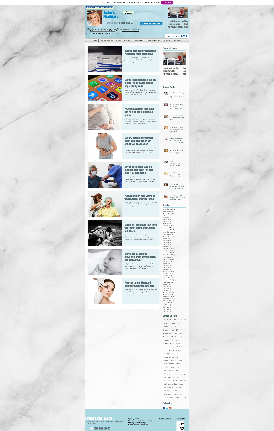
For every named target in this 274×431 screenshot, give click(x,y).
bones (180, 384)
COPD (165, 323)
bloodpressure (168, 384)
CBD (184, 320)
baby (176, 370)
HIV (181, 330)
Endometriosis (168, 327)
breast (175, 391)
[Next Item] (184, 12)
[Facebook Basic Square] (164, 408)
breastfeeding (168, 397)
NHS (164, 337)
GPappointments (169, 330)
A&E (174, 320)
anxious (172, 364)
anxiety (165, 364)
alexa (164, 350)
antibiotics (166, 360)
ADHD (179, 320)
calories (183, 397)
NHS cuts (170, 337)
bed (164, 381)
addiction (166, 347)
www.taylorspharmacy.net (130, 31)
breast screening (180, 394)
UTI (172, 340)
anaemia (175, 357)
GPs (177, 330)
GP (175, 327)
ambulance (167, 357)
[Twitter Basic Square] (167, 408)
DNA (173, 323)
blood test (182, 381)
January (165, 333)
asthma (178, 367)
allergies (171, 350)
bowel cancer (179, 387)
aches (172, 343)
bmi (175, 384)
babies (171, 370)
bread (169, 391)
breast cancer (167, 394)
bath (174, 377)
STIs (180, 337)
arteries (178, 364)
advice (173, 347)
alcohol (179, 347)
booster (165, 387)
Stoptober (166, 340)
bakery (182, 374)
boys (164, 391)
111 (164, 320)
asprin (172, 367)
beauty (179, 377)
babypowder (167, 374)
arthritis (165, 367)
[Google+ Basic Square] (170, 408)
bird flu (169, 381)
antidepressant (176, 360)
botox (171, 387)
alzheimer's (167, 354)
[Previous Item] (171, 12)
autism (165, 370)
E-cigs (178, 323)
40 (167, 320)
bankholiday (167, 377)
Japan (171, 333)
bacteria (176, 374)
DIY (169, 323)
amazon (175, 354)
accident (166, 343)
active (177, 343)
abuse (177, 340)
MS (181, 333)
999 (170, 320)
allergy (177, 350)
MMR (176, 333)
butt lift (176, 397)
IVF (184, 330)
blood (175, 381)
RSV (176, 337)
